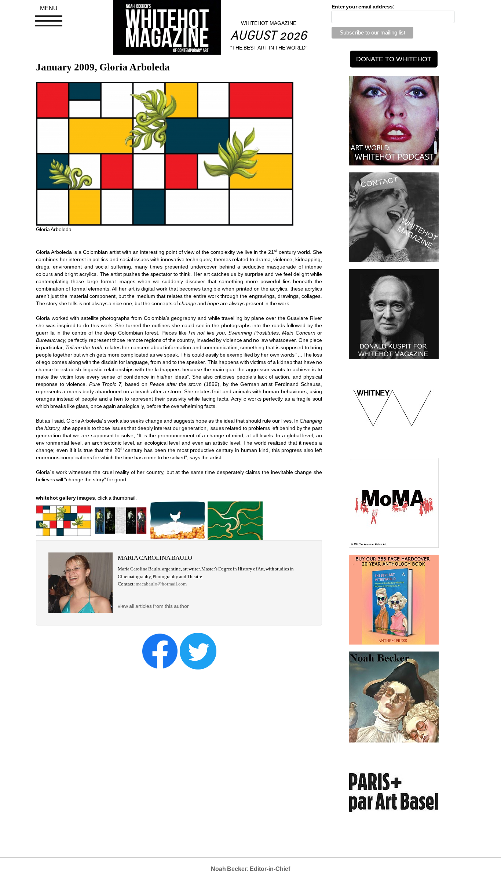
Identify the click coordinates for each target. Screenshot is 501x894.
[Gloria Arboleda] (63, 520)
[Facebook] (160, 650)
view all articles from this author (153, 606)
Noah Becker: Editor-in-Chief (250, 869)
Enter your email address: (363, 7)
